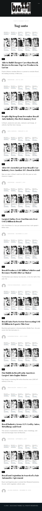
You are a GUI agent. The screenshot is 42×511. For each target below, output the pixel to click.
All (3, 59)
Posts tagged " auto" (21, 21)
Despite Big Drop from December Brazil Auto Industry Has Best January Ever (20, 117)
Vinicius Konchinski (14, 285)
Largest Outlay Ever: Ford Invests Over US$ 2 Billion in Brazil (20, 220)
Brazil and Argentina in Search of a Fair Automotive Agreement (20, 476)
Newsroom (11, 80)
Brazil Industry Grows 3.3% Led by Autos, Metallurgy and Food (21, 425)
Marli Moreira (12, 131)
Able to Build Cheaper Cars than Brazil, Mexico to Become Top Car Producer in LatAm (20, 65)
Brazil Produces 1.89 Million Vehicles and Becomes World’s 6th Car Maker (21, 271)
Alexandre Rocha (13, 336)
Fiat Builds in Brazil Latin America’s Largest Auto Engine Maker (18, 374)
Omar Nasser (12, 387)
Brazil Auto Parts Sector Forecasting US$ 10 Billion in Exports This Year (21, 322)
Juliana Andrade (13, 490)
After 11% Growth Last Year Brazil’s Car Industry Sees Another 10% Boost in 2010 (21, 168)
